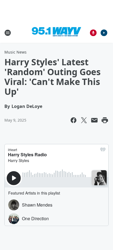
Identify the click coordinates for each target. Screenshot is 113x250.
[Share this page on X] (84, 120)
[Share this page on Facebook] (73, 120)
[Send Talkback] (93, 33)
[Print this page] (105, 120)
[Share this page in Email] (94, 120)
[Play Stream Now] (104, 33)
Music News (15, 52)
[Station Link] (56, 33)
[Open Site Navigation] (7, 33)
